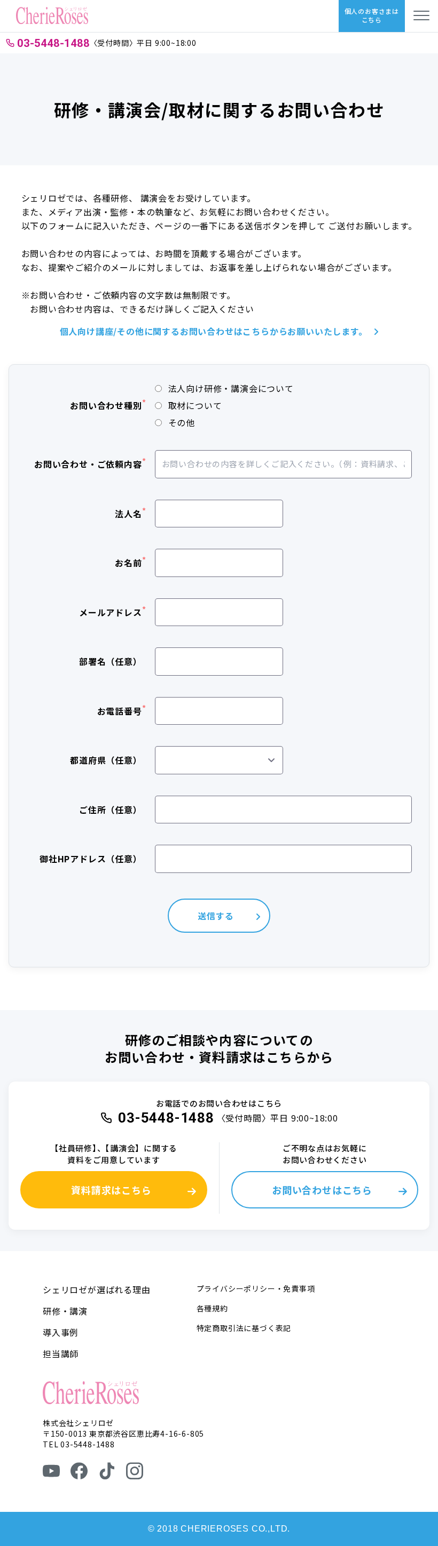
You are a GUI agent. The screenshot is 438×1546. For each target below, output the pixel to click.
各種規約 (212, 1308)
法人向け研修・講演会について (231, 388)
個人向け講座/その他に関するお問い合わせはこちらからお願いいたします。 (213, 331)
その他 (181, 422)
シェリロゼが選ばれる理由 (97, 1289)
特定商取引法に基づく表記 (244, 1328)
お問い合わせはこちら (322, 1190)
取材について (195, 405)
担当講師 (61, 1353)
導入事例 (61, 1332)
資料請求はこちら (111, 1190)
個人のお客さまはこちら (372, 15)
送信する (215, 915)
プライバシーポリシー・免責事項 (256, 1288)
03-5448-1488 (53, 43)
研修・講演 (65, 1310)
